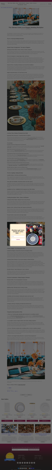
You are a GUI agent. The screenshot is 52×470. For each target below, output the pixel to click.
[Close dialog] (41, 225)
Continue (18, 239)
